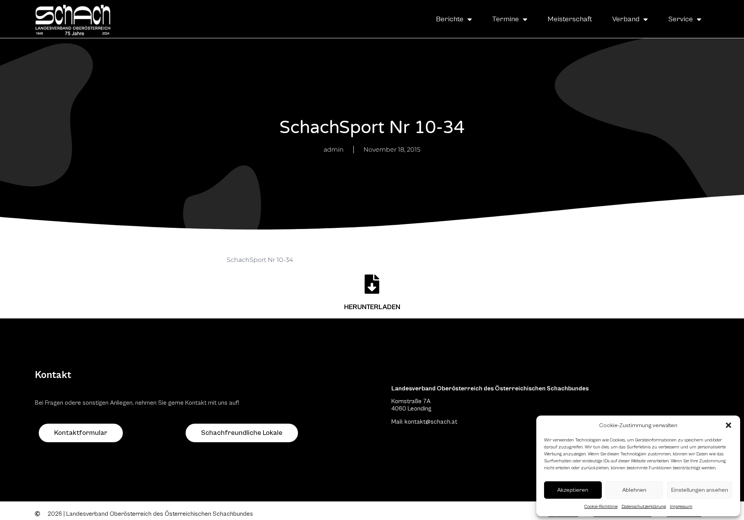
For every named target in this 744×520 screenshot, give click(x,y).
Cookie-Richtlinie (601, 506)
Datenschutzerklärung (644, 506)
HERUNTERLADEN (372, 307)
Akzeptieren (572, 490)
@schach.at (441, 421)
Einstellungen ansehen (699, 490)
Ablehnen (634, 490)
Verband (625, 19)
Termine (505, 19)
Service (680, 19)
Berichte (449, 19)
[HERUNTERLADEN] (372, 284)
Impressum (681, 506)
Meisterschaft (570, 19)
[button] (728, 425)
